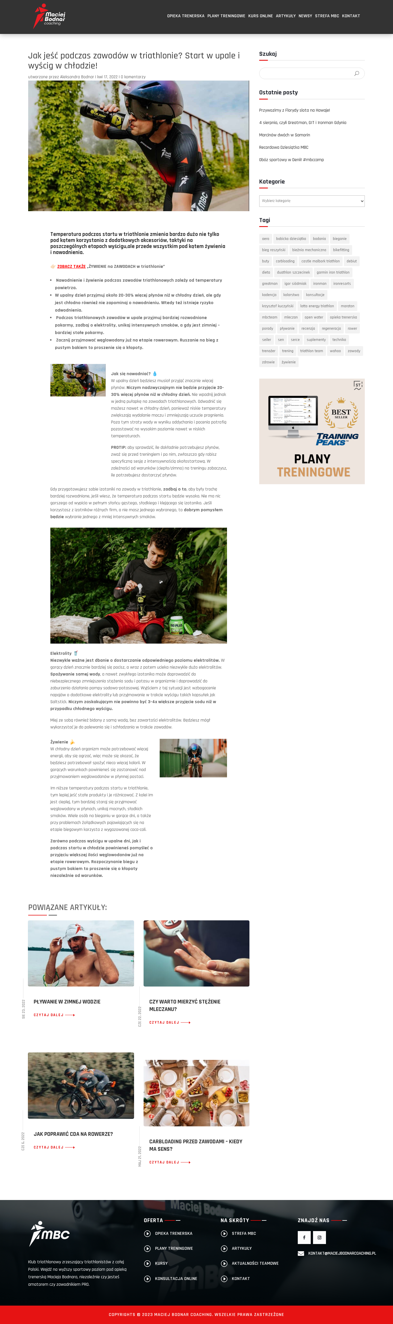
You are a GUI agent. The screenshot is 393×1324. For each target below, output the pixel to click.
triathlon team (311, 351)
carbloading (285, 261)
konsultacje (315, 294)
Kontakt (351, 16)
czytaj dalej (49, 1015)
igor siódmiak (295, 283)
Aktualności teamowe (255, 1263)
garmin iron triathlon (333, 272)
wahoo (335, 351)
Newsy (305, 16)
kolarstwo (291, 294)
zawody (354, 351)
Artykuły (286, 16)
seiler (266, 339)
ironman (320, 283)
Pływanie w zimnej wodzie (67, 1002)
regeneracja (331, 328)
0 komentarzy (133, 77)
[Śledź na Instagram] (319, 1237)
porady (267, 328)
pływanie (287, 328)
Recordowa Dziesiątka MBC (283, 147)
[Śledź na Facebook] (304, 1237)
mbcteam (269, 317)
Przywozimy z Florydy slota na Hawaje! (294, 110)
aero (265, 238)
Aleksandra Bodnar (77, 77)
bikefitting (341, 250)
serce (295, 339)
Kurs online (260, 16)
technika (339, 339)
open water (314, 317)
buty (265, 261)
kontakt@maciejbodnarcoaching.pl (342, 1253)
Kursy (161, 1263)
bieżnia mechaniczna (309, 250)
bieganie (340, 238)
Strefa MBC (327, 16)
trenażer (268, 351)
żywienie (289, 362)
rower (352, 328)
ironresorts (342, 283)
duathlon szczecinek (293, 272)
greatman (270, 283)
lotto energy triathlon (317, 306)
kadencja (269, 294)
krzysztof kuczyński (277, 306)
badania (319, 238)
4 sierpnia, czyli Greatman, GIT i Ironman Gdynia (302, 123)
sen (281, 339)
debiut (352, 261)
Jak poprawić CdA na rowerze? (73, 1134)
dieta (266, 272)
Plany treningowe (226, 16)
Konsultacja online (176, 1279)
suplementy (316, 339)
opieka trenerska (343, 317)
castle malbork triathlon (321, 261)
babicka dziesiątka (291, 238)
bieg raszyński (273, 250)
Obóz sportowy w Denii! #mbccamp (291, 160)
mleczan (291, 317)
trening (287, 351)
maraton (347, 306)
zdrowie (268, 362)
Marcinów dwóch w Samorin (284, 135)
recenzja (308, 328)
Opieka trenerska (186, 16)
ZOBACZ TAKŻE (71, 267)
